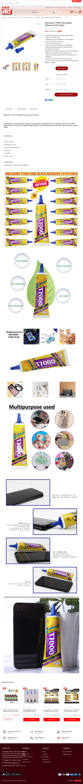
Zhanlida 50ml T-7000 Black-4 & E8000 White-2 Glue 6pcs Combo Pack (72, 711)
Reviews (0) (34, 109)
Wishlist (70, 7)
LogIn (43, 751)
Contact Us (25, 759)
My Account (45, 759)
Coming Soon (72, 719)
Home (5, 17)
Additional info (21, 109)
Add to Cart (9, 719)
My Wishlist (45, 756)
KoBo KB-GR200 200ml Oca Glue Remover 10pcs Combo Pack (10, 711)
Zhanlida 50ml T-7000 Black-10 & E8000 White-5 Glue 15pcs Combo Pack (51, 711)
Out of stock (62, 68)
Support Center (26, 762)
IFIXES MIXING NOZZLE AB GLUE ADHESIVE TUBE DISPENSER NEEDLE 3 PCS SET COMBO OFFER (31, 712)
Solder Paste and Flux (28, 17)
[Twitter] (48, 100)
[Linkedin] (50, 100)
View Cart (45, 754)
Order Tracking (77, 7)
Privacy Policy (26, 754)
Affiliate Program (67, 754)
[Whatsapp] (53, 100)
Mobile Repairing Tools (15, 17)
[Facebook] (46, 100)
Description (9, 109)
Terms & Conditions (27, 756)
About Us (24, 751)
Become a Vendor (67, 751)
